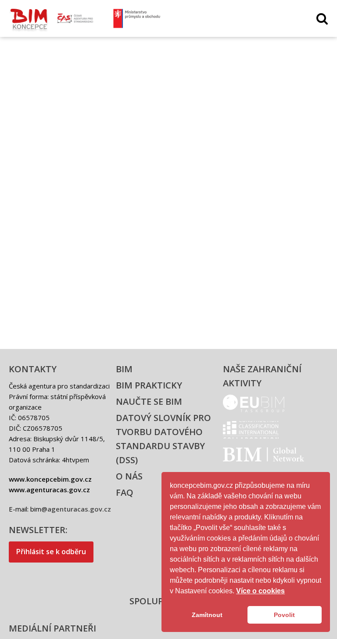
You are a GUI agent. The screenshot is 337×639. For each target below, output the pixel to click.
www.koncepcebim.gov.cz (50, 479)
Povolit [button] (284, 614)
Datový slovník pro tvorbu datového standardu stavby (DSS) (163, 439)
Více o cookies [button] (260, 591)
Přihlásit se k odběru (51, 551)
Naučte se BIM (149, 401)
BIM (124, 369)
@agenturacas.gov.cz (76, 509)
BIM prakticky (149, 385)
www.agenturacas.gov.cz (49, 489)
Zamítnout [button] (207, 614)
